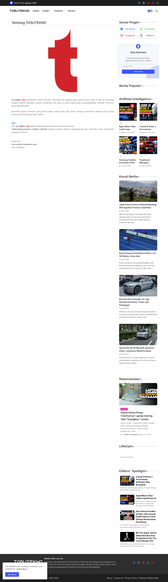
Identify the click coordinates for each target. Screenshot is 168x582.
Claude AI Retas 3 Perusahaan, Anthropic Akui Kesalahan (148, 128)
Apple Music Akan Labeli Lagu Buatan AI (127, 128)
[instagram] (153, 3)
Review (71, 10)
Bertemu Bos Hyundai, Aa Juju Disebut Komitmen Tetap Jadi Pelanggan (134, 302)
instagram (130, 35)
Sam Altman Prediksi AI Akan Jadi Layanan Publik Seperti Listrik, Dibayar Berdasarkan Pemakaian (146, 516)
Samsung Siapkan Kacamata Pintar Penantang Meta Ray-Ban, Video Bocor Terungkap (127, 161)
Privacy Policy (131, 578)
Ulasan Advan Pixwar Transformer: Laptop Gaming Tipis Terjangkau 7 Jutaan (136, 416)
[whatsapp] (157, 3)
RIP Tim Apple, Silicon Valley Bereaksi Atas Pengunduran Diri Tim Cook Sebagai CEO (146, 537)
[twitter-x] (143, 3)
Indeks (36, 10)
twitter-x (149, 35)
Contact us (118, 578)
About (109, 578)
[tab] (36, 11)
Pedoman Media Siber (149, 578)
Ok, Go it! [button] (12, 574)
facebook (130, 29)
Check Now (21, 569)
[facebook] (139, 3)
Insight (46, 10)
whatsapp (150, 29)
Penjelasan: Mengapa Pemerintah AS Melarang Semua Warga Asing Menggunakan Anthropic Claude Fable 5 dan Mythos (148, 161)
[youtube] (148, 3)
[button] (150, 11)
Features (58, 10)
